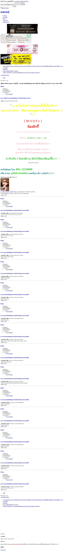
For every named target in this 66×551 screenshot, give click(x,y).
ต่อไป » (7, 75)
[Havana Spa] (16, 42)
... (6, 80)
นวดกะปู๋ (16, 544)
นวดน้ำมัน (20, 544)
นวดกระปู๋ (11, 544)
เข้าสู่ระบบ (18, 1)
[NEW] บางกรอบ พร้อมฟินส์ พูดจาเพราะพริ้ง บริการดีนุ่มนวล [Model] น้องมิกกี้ (15, 210)
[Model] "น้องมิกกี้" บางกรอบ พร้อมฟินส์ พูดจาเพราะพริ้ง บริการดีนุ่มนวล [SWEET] (16, 98)
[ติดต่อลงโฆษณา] (5, 8)
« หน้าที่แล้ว (3, 75)
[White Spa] (16, 64)
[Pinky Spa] (22, 53)
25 (7, 80)
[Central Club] (22, 33)
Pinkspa (16, 71)
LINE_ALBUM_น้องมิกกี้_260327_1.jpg (11, 191)
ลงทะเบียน (25, 1)
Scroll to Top (3, 549)
